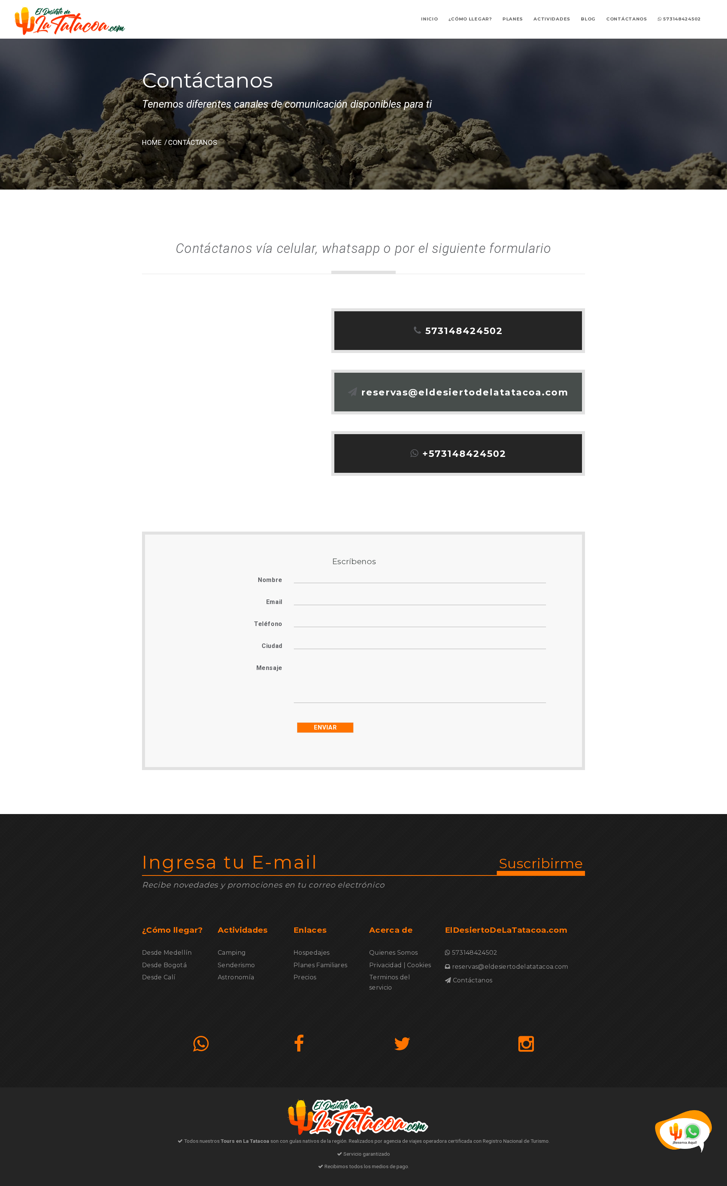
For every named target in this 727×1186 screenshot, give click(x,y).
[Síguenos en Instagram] (526, 1044)
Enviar (325, 727)
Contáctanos (626, 19)
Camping (232, 952)
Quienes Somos (393, 952)
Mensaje (269, 667)
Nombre (270, 580)
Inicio (429, 19)
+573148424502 (464, 453)
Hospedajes (311, 952)
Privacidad (385, 965)
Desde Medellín (167, 952)
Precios (304, 977)
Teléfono (268, 624)
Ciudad (272, 645)
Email (274, 602)
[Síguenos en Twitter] (402, 1044)
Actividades (552, 19)
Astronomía (236, 977)
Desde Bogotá (164, 965)
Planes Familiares (320, 965)
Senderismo (236, 965)
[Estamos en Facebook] (299, 1044)
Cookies (419, 965)
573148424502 (681, 19)
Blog (588, 19)
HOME (152, 142)
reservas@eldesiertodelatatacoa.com (464, 392)
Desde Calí (158, 977)
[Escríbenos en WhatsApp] (201, 1044)
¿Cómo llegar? (469, 19)
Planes (512, 19)
